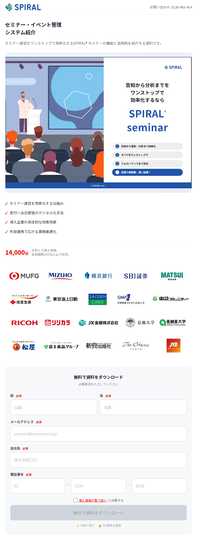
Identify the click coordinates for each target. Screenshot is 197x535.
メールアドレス (26, 421)
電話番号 (21, 474)
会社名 (19, 448)
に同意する (101, 500)
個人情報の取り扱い (93, 500)
